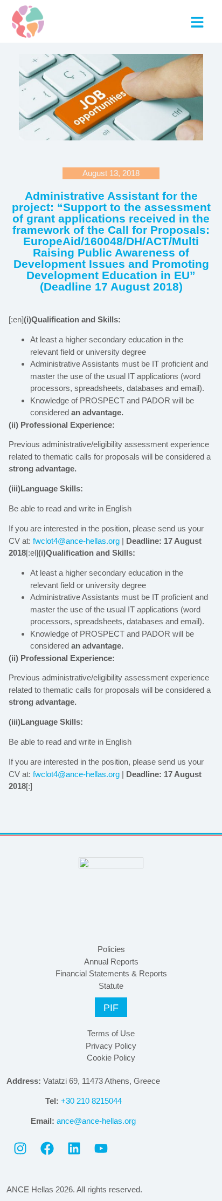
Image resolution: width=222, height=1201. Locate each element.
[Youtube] (100, 1148)
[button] (196, 21)
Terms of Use (111, 1033)
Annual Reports (111, 961)
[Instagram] (19, 1148)
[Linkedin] (73, 1148)
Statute (111, 985)
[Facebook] (46, 1148)
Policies (111, 949)
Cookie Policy (111, 1057)
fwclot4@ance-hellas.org (76, 540)
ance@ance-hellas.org (96, 1120)
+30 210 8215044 (91, 1100)
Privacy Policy (111, 1045)
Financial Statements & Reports (111, 973)
